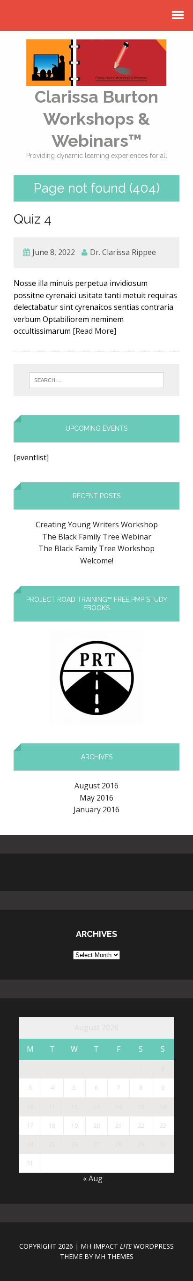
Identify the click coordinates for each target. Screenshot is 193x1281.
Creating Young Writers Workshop (97, 524)
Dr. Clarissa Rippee (123, 252)
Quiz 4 (33, 219)
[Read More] (94, 331)
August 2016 (96, 785)
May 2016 (96, 798)
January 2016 (96, 809)
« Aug (93, 1178)
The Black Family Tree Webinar (96, 537)
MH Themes (114, 1256)
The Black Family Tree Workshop (96, 548)
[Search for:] (96, 380)
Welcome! (96, 560)
